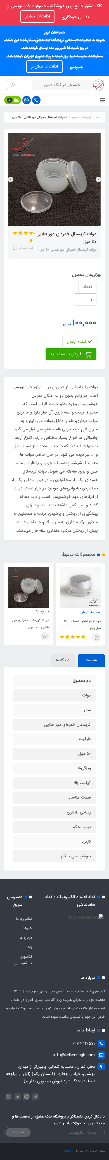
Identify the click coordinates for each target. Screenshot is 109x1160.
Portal (69, 1151)
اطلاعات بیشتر (37, 16)
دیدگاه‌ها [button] (63, 660)
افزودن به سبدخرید (67, 354)
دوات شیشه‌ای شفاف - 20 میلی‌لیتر (82, 625)
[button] (12, 100)
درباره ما (26, 937)
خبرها (27, 928)
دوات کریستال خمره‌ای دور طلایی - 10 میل (30, 623)
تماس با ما (24, 919)
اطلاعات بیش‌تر (44, 66)
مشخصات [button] (91, 660)
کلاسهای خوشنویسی (23, 960)
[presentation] (98, 179)
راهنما (27, 947)
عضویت (18, 1132)
